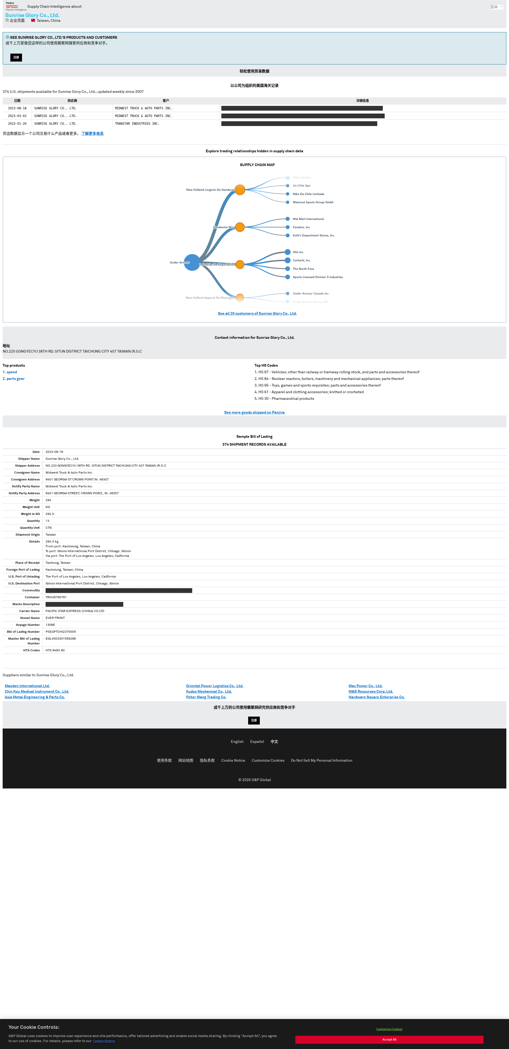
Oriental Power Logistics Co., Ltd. (214, 686)
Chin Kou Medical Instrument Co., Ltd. (37, 691)
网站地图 (185, 760)
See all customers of (257, 313)
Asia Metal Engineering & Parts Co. (35, 697)
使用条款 (164, 760)
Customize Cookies (268, 760)
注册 (16, 57)
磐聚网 (16, 6)
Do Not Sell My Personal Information (321, 760)
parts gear (16, 379)
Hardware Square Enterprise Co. (377, 697)
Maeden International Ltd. (27, 686)
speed (12, 372)
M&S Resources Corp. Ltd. (371, 691)
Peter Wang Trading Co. (206, 697)
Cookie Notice (233, 760)
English (237, 742)
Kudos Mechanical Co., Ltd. (209, 691)
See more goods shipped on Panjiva (254, 412)
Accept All (389, 1039)
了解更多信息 (92, 134)
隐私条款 (207, 760)
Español (257, 742)
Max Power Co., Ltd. (366, 686)
